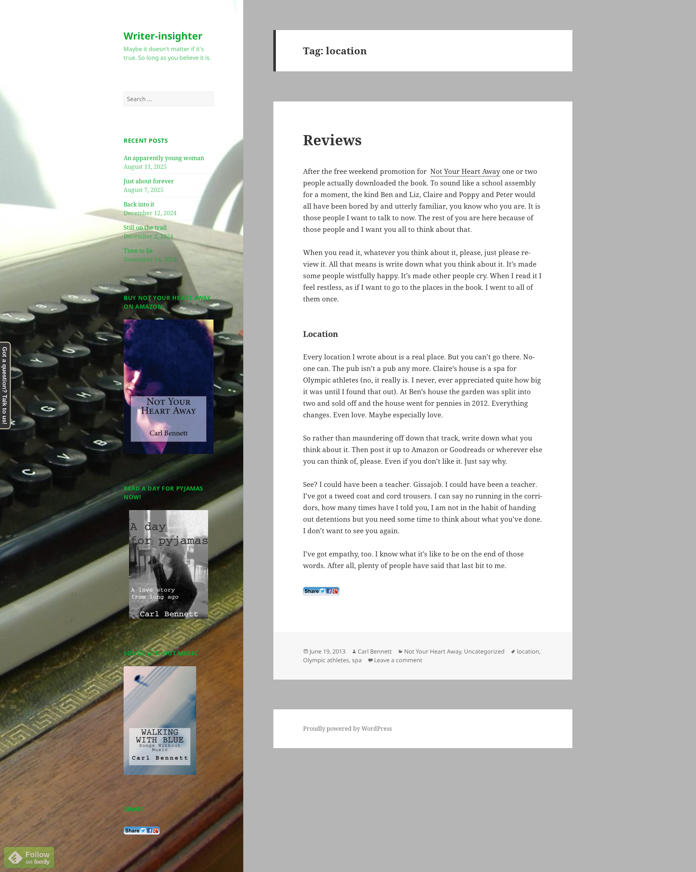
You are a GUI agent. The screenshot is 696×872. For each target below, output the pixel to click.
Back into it (139, 204)
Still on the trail (145, 227)
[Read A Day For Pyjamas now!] (169, 564)
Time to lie (138, 251)
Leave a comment (398, 660)
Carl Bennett (375, 651)
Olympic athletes (326, 660)
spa (357, 660)
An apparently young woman (164, 158)
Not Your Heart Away (465, 171)
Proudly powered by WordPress (347, 729)
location (528, 651)
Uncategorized (484, 651)
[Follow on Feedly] (29, 856)
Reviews (332, 139)
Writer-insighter (163, 35)
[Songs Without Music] (160, 720)
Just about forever (149, 181)
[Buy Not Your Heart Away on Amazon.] (169, 386)
